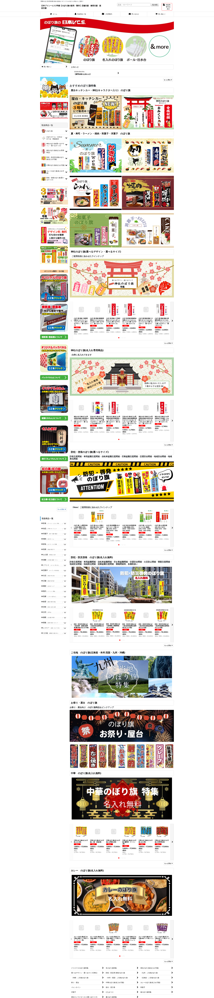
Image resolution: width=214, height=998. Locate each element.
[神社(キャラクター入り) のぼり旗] (148, 112)
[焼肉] (148, 193)
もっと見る (167, 80)
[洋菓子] (148, 230)
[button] (71, 321)
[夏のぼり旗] (96, 155)
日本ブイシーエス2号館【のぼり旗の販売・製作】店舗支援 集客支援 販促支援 (71, 6)
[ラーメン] (96, 193)
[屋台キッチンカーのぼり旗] (96, 112)
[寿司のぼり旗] (148, 155)
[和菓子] (96, 230)
